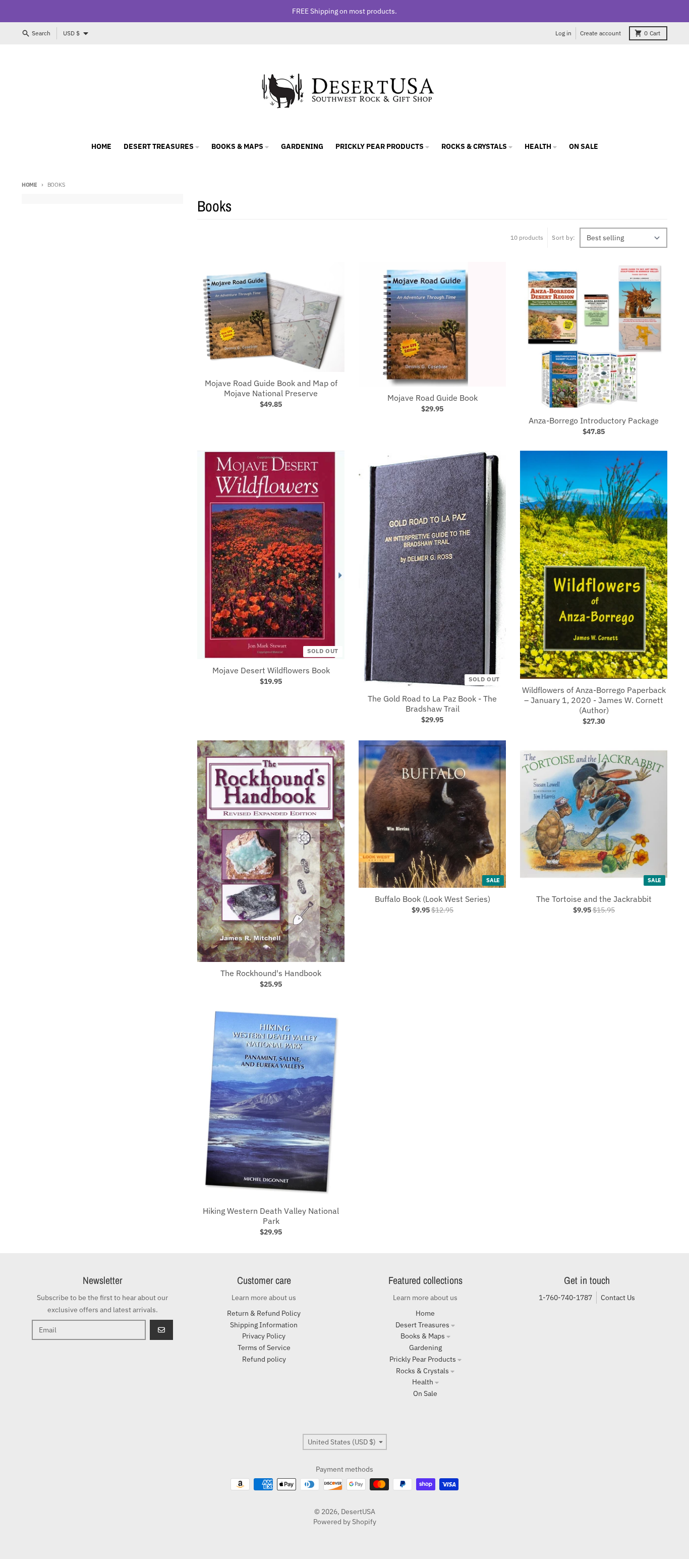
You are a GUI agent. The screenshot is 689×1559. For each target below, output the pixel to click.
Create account (600, 33)
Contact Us (618, 1297)
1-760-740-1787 (565, 1297)
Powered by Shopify (344, 1521)
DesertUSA (358, 1511)
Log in (563, 33)
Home (29, 184)
